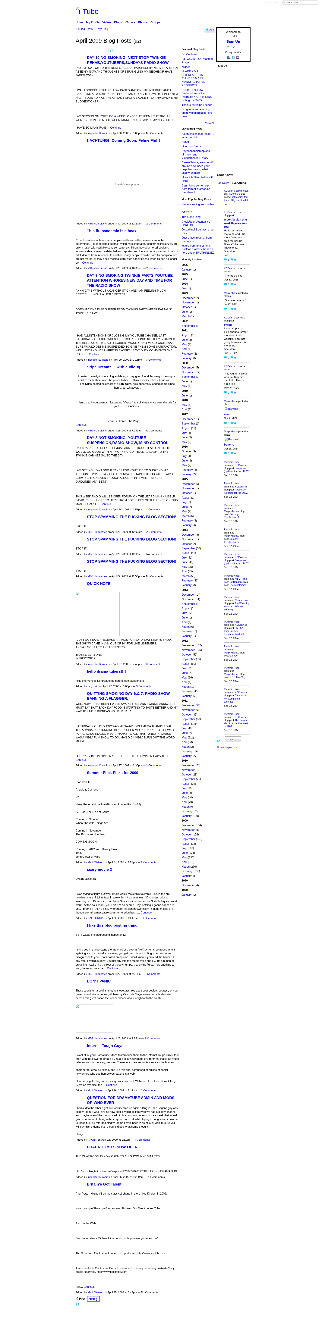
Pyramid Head (231, 462)
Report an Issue (216, 1314)
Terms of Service (240, 1314)
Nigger (186, 66)
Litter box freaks (191, 146)
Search (321, 2)
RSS (77, 1304)
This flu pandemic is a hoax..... (114, 231)
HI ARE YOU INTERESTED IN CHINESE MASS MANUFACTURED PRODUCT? (193, 78)
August (186, 335)
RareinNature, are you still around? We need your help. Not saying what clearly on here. (197, 167)
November (188, 302)
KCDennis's (233, 193)
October (187, 307)
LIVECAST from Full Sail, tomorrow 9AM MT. (235, 631)
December (188, 297)
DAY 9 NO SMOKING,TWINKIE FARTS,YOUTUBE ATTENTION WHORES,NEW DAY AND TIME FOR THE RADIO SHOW (130, 280)
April (184, 348)
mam (227, 414)
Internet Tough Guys (105, 1046)
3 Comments (153, 359)
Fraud (185, 141)
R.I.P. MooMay (237, 677)
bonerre (229, 444)
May (184, 344)
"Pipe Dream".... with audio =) (113, 367)
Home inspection (227, 747)
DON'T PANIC (99, 981)
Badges (198, 1314)
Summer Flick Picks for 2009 (112, 773)
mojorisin (93, 686)
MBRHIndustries (97, 531)
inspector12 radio (98, 133)
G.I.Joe (233, 655)
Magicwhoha (231, 293)
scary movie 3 (99, 869)
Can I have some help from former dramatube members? (196, 189)
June (185, 278)
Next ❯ (93, 1298)
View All (209, 122)
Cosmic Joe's (242, 600)
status (227, 271)
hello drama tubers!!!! (106, 671)
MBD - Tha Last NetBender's (235, 580)
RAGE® (92, 1139)
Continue (115, 127)
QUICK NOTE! (99, 583)
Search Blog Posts (111, 50)
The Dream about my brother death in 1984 (236, 723)
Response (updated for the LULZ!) (236, 470)
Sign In (277, 2)
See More (230, 250)
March (186, 316)
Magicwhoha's (231, 511)
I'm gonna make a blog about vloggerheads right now (197, 113)
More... (233, 739)
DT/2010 (187, 212)
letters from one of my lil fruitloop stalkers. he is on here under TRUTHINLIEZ (198, 249)
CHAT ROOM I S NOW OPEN (112, 1147)
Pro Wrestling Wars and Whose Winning (236, 606)
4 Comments (142, 1139)
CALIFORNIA (95, 918)
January (187, 269)
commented (242, 190)
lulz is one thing (191, 216)
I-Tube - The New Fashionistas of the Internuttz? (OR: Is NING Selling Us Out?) (197, 95)
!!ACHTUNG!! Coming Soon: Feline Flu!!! (123, 140)
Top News (223, 182)
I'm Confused (190, 54)
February (187, 353)
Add (211, 29)
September (188, 325)
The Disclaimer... (238, 585)
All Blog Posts (84, 28)
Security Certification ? (231, 516)
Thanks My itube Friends (197, 104)
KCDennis (229, 190)
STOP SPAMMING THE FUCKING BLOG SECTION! (131, 517)
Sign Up (267, 2)
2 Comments (154, 223)
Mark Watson (95, 862)
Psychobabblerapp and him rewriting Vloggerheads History (196, 154)
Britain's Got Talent (104, 1184)
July (184, 288)
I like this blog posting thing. (113, 925)
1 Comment (153, 509)
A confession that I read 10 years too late (198, 135)
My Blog (103, 28)
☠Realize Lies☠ (97, 223)
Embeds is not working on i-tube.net (235, 698)
